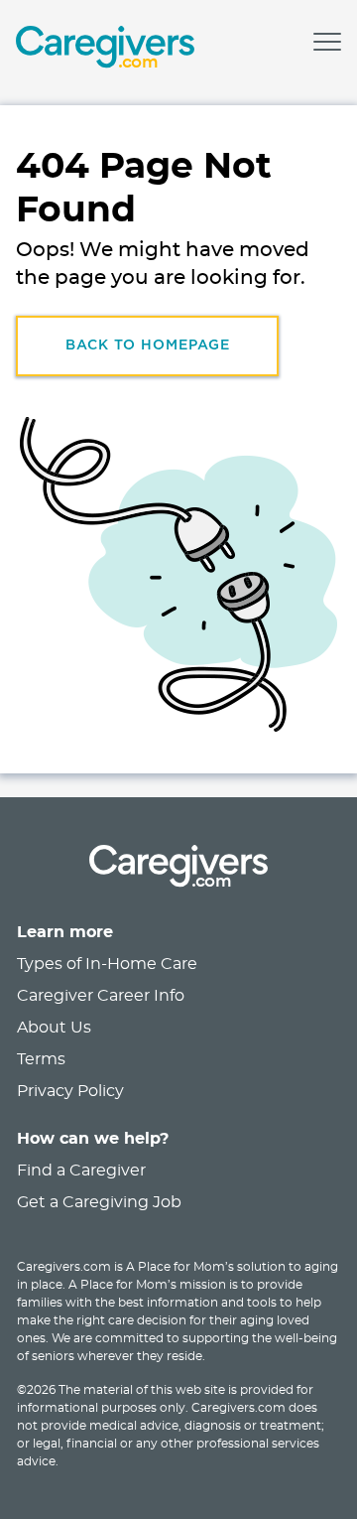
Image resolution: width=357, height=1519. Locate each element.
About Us (54, 1028)
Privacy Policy (70, 1091)
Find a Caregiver (81, 1170)
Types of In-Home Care (107, 964)
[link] (105, 49)
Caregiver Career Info (100, 996)
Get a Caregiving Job (99, 1202)
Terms (41, 1059)
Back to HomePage (147, 345)
